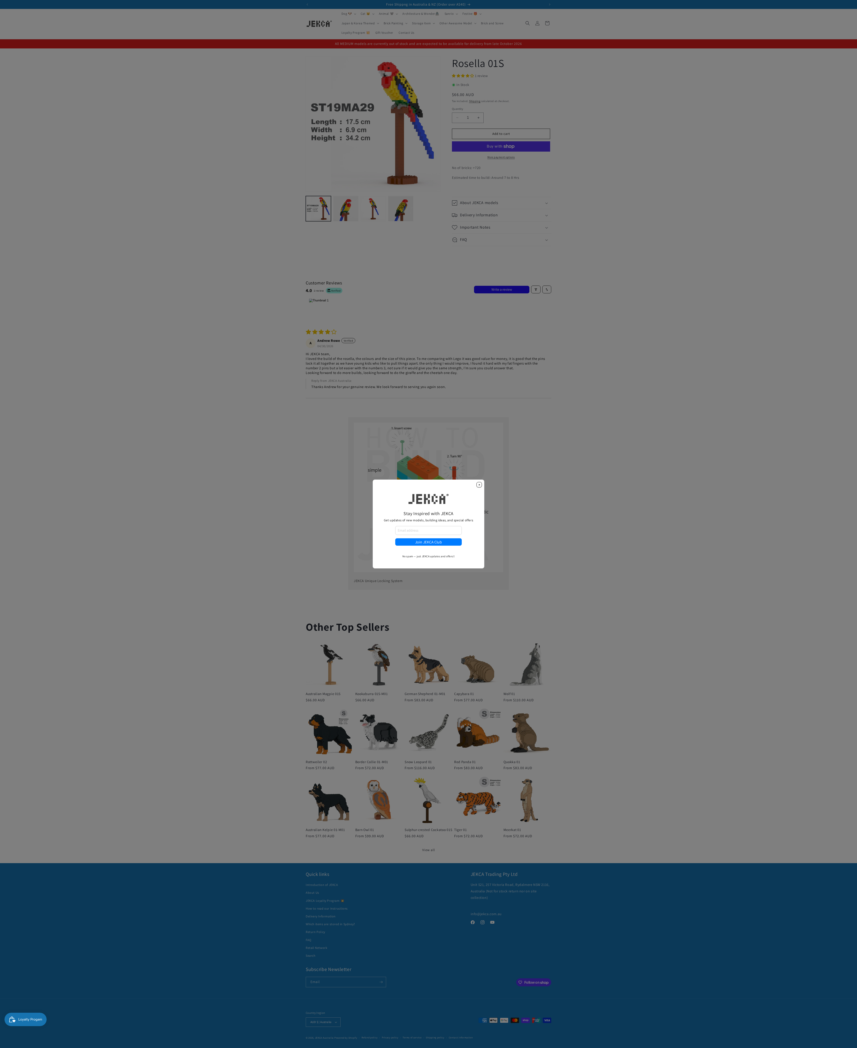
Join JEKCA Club (428, 542)
